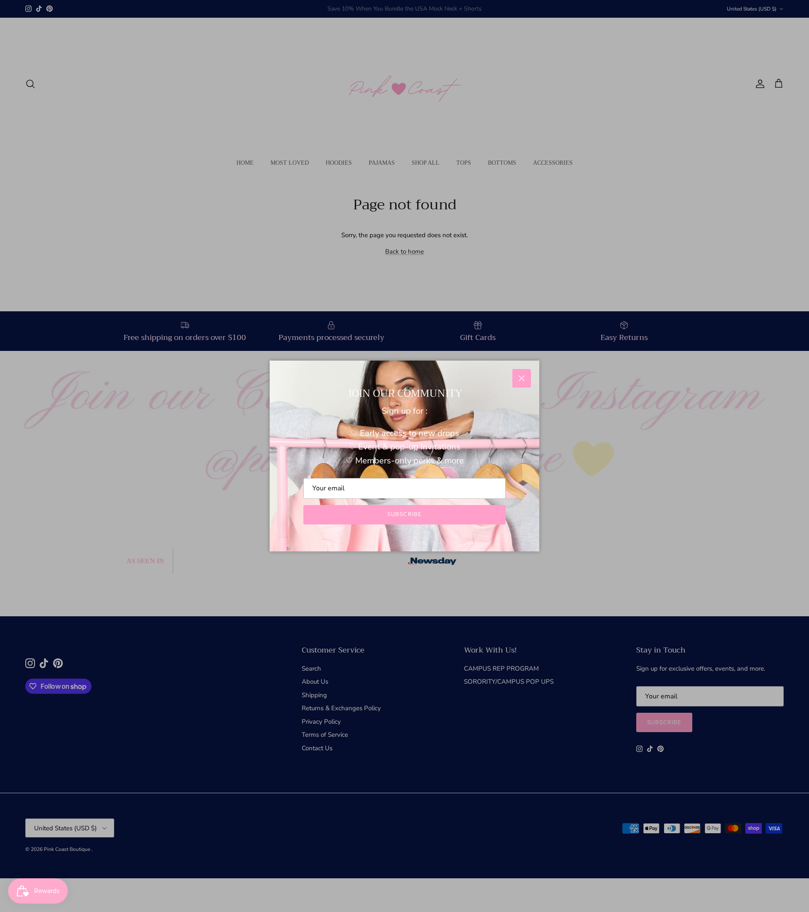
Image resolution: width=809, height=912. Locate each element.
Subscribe (404, 514)
